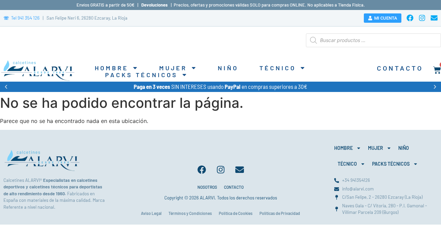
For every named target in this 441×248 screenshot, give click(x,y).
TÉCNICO (277, 67)
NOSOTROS (207, 187)
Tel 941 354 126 (21, 18)
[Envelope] (434, 17)
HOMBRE (112, 67)
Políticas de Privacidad (279, 213)
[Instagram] (422, 17)
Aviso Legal (151, 213)
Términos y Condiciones (190, 213)
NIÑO (228, 67)
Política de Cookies (236, 213)
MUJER (173, 67)
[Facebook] (410, 17)
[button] (6, 86)
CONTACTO (234, 187)
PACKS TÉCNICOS (141, 74)
